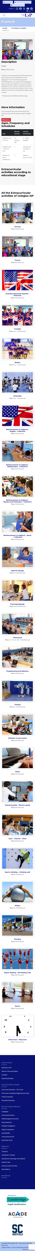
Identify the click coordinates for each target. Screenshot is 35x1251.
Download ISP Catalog (24, 2)
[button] (30, 11)
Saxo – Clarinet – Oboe (18, 839)
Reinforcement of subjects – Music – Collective (17, 536)
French (17, 260)
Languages (5, 1111)
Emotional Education (8, 1115)
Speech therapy (17, 571)
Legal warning (6, 1247)
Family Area (8, 2)
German (17, 227)
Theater (17, 705)
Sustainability (6, 1133)
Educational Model (7, 1078)
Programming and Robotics (17, 671)
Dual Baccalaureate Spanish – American (17, 294)
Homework (17, 638)
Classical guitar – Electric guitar (17, 805)
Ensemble (17, 396)
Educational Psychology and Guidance (13, 1158)
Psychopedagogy (17, 604)
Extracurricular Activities (9, 1166)
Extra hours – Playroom (17, 1040)
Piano (17, 772)
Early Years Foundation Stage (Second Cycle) (15, 1093)
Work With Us (6, 1169)
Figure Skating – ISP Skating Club (17, 973)
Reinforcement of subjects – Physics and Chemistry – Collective (17, 501)
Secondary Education (8, 1100)
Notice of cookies (28, 1249)
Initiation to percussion (17, 738)
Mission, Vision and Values (10, 1071)
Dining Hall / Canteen (8, 1155)
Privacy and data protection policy (22, 1247)
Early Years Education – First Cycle (12, 1089)
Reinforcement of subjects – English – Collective (17, 430)
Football (17, 329)
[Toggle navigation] (4, 15)
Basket (17, 362)
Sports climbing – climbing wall (17, 872)
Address (7, 120)
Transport (5, 1151)
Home (4, 28)
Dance (17, 1006)
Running (17, 939)
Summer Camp (6, 1162)
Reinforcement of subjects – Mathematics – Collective (17, 465)
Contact (11, 8)
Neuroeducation (7, 1122)
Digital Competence (8, 1129)
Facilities (4, 1075)
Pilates (17, 906)
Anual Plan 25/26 (7, 1140)
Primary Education (7, 1097)
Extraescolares (19, 28)
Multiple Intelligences (8, 1126)
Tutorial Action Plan (8, 1136)
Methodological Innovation (10, 1119)
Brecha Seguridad (18, 5)
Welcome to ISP (6, 1067)
